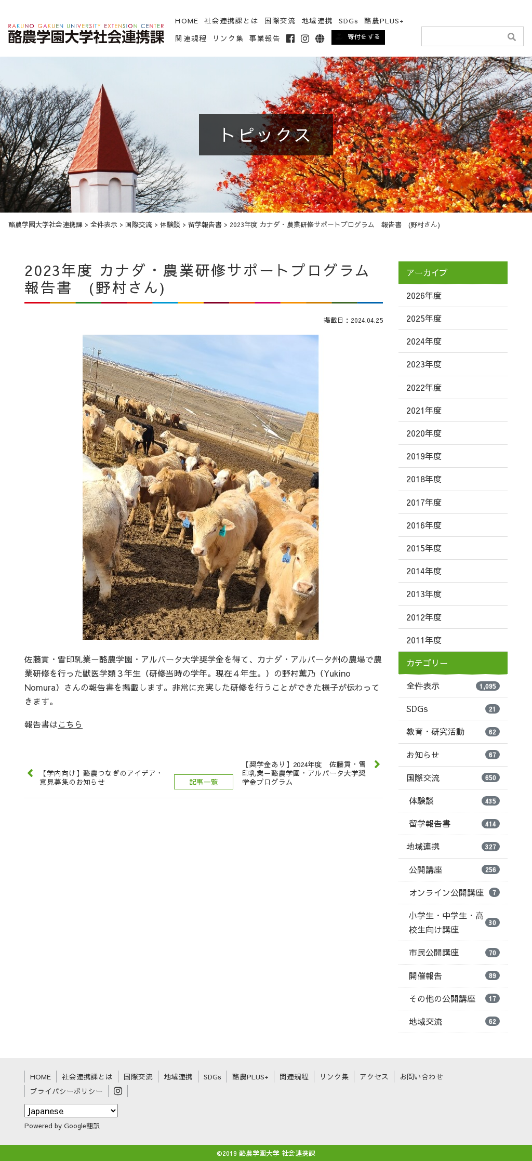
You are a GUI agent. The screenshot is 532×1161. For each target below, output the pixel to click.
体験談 (452, 800)
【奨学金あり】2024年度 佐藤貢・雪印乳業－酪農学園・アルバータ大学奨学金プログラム (304, 773)
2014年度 (424, 570)
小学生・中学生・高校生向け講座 (452, 922)
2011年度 (424, 639)
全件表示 (451, 685)
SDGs (348, 20)
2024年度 (424, 341)
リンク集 (228, 38)
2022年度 (424, 387)
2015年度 (424, 547)
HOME (186, 20)
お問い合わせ (421, 1076)
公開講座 (452, 869)
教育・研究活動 (451, 731)
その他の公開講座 (452, 998)
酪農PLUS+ (384, 20)
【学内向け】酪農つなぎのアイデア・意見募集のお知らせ (101, 777)
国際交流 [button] (280, 20)
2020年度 (424, 433)
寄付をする (364, 36)
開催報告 (452, 975)
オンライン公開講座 (452, 892)
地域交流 (452, 1021)
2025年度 (424, 318)
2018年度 (424, 478)
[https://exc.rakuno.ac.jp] (86, 32)
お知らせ (451, 754)
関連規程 (190, 38)
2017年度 (424, 502)
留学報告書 (452, 823)
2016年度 (424, 525)
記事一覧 (203, 782)
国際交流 (451, 777)
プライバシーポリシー (66, 1091)
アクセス (374, 1076)
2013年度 (424, 593)
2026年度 (424, 295)
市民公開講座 (452, 952)
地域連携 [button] (316, 20)
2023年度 (424, 364)
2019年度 (424, 455)
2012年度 (424, 617)
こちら (70, 724)
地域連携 (451, 846)
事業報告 (265, 38)
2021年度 (424, 410)
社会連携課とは (231, 20)
